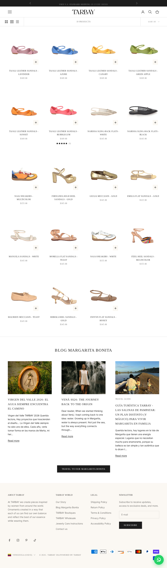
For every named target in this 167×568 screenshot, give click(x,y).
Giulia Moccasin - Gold (103, 196)
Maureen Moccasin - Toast (24, 317)
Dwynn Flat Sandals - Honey (103, 319)
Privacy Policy (98, 518)
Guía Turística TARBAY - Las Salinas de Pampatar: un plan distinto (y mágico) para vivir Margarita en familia (135, 414)
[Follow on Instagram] (18, 540)
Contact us (61, 529)
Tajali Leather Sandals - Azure (63, 72)
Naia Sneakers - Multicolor (24, 198)
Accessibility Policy (101, 523)
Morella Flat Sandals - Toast (64, 258)
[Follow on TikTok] (35, 540)
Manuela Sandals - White (24, 256)
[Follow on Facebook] (9, 540)
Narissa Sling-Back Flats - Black (143, 133)
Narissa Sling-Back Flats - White (103, 133)
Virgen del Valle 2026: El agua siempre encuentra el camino (28, 404)
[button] (159, 560)
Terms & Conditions (101, 512)
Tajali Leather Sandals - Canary (103, 72)
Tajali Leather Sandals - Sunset (23, 133)
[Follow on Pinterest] (26, 540)
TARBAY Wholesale (66, 518)
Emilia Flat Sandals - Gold (143, 196)
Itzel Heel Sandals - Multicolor (143, 258)
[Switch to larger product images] (6, 21)
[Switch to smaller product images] (11, 21)
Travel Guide (123, 399)
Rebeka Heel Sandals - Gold (63, 319)
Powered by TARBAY (70, 555)
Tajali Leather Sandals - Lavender (23, 72)
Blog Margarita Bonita (67, 507)
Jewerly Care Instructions (69, 523)
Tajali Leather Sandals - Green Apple (143, 72)
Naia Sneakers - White (103, 256)
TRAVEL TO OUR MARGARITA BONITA (83, 469)
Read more (13, 440)
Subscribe (130, 525)
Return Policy (98, 507)
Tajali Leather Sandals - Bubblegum (63, 133)
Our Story (61, 502)
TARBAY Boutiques (66, 512)
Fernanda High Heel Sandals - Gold (64, 198)
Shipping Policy (99, 502)
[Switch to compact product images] (17, 21)
